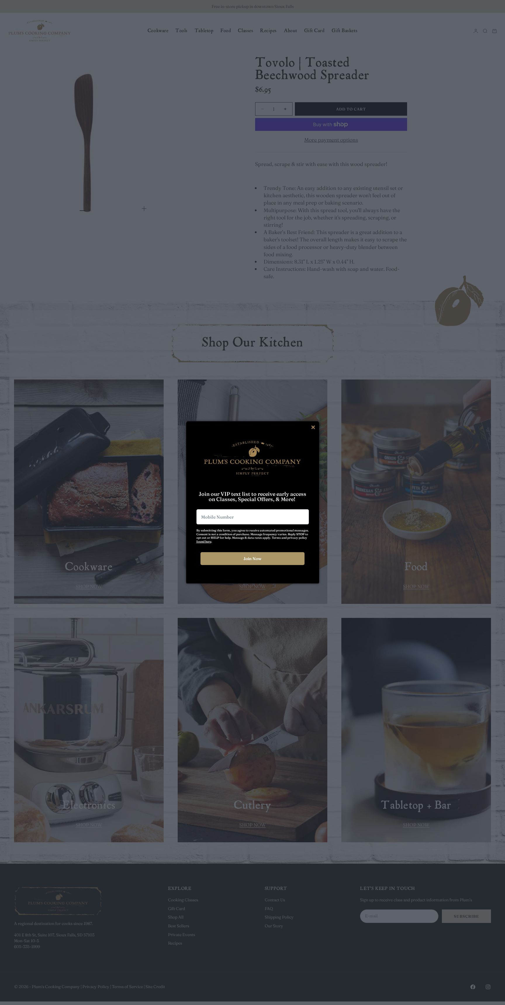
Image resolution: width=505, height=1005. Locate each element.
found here (203, 541)
